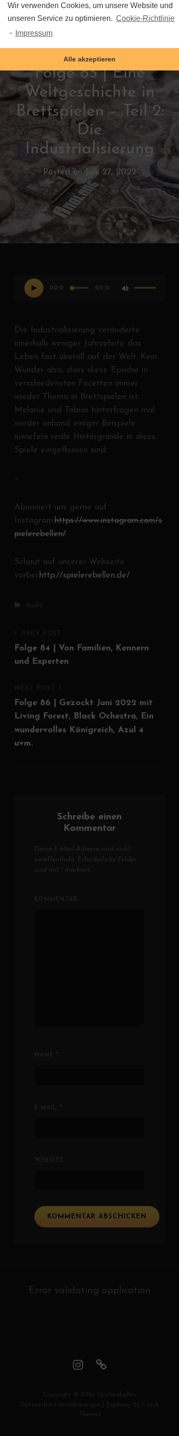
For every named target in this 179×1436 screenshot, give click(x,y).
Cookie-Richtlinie (145, 18)
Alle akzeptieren (89, 59)
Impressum (34, 33)
